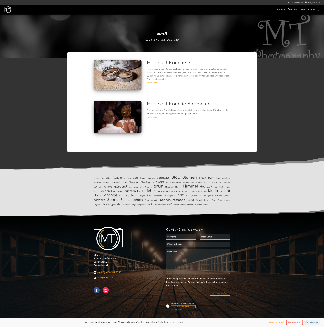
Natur (98, 195)
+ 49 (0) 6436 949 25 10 (109, 272)
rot (181, 195)
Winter (183, 205)
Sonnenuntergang (172, 199)
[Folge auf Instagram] (106, 290)
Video (127, 205)
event (160, 182)
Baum (142, 178)
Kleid (228, 187)
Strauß (199, 200)
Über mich (292, 9)
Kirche (221, 187)
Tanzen (207, 200)
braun (202, 178)
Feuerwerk (176, 182)
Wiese (176, 205)
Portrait (132, 195)
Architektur (106, 178)
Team (220, 200)
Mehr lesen (164, 322)
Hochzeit (206, 186)
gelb (95, 187)
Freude (199, 182)
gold (130, 187)
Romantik (158, 196)
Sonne (112, 200)
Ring (149, 195)
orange (110, 195)
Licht (140, 191)
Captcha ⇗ (177, 309)
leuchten (130, 191)
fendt (168, 182)
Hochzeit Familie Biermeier (178, 104)
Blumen (189, 177)
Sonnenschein (131, 200)
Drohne (106, 182)
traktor (227, 200)
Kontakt (311, 9)
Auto (129, 178)
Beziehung (163, 178)
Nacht (225, 191)
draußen (97, 182)
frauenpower (188, 182)
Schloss (218, 196)
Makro (174, 191)
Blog (303, 9)
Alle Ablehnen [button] (294, 322)
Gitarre (108, 187)
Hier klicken (183, 307)
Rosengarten (170, 196)
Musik (213, 191)
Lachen (104, 191)
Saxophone (196, 196)
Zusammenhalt (201, 205)
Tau (213, 200)
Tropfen (97, 205)
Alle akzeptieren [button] (276, 322)
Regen (142, 196)
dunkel (115, 182)
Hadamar (169, 187)
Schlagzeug (208, 196)
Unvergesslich (113, 204)
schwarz (99, 199)
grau (136, 187)
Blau (175, 177)
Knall (96, 191)
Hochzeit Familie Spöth (174, 62)
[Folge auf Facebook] (97, 290)
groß (142, 187)
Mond (187, 191)
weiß (169, 204)
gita (101, 187)
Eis (152, 182)
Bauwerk (151, 178)
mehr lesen (152, 83)
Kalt (215, 187)
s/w (187, 196)
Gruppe (148, 187)
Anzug (96, 178)
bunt (211, 177)
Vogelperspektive (138, 205)
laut (113, 191)
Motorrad (202, 191)
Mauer (181, 191)
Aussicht (119, 177)
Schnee (227, 196)
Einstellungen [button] (312, 322)
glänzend (120, 186)
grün (158, 186)
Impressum (178, 322)
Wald (150, 204)
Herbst (178, 187)
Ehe (124, 182)
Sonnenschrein (151, 200)
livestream (160, 191)
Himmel (190, 186)
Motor (194, 191)
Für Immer (216, 182)
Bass (135, 178)
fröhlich (207, 182)
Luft (168, 191)
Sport (190, 200)
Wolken (190, 205)
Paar (121, 196)
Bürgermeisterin (223, 178)
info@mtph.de (105, 277)
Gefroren (226, 182)
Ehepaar (133, 182)
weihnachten (160, 205)
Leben (119, 191)
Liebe (150, 191)
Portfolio (281, 9)
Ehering (145, 182)
